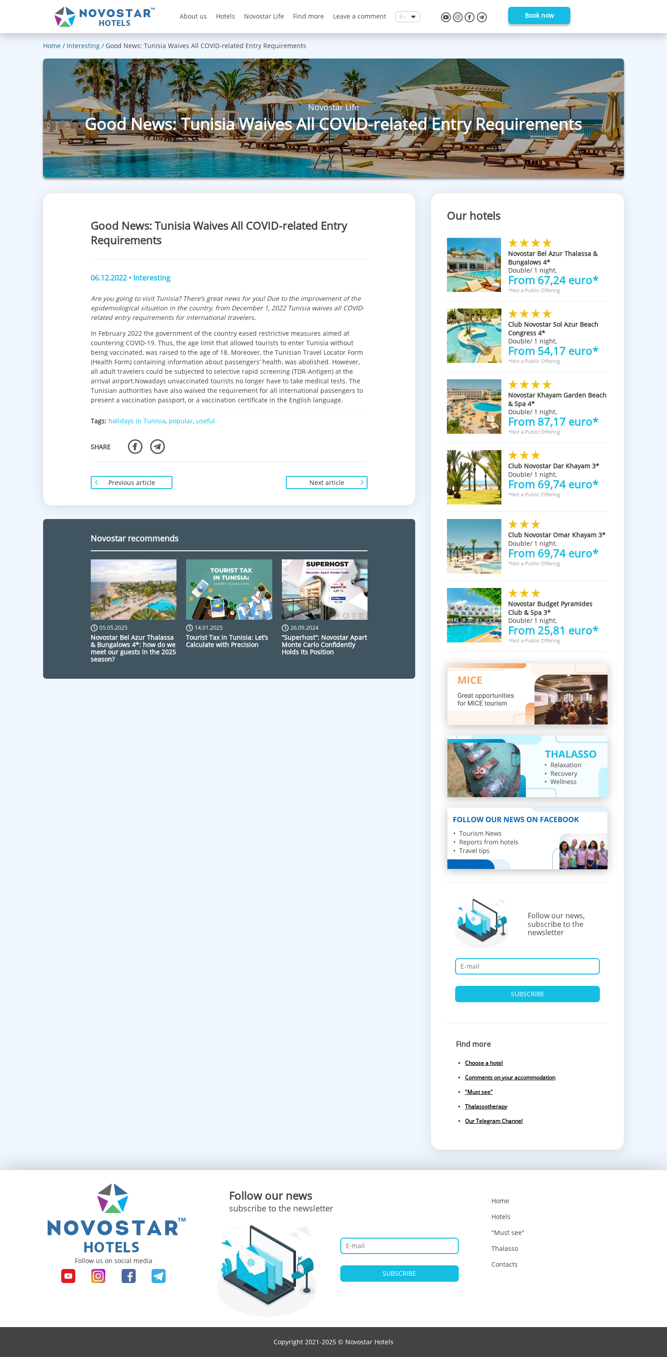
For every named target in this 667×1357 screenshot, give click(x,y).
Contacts (504, 1264)
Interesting (152, 278)
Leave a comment (359, 16)
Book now (539, 15)
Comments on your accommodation (510, 1077)
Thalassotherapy (486, 1106)
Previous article (131, 482)
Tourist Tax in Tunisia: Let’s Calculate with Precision (227, 641)
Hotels (225, 16)
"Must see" (479, 1092)
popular (181, 420)
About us (193, 16)
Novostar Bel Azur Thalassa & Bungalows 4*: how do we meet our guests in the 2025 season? (133, 648)
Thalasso (504, 1248)
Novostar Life (264, 16)
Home (500, 1200)
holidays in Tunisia (137, 420)
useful (205, 420)
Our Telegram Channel (494, 1121)
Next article (326, 482)
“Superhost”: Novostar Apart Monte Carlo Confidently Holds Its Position (324, 644)
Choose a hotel (484, 1063)
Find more (308, 16)
